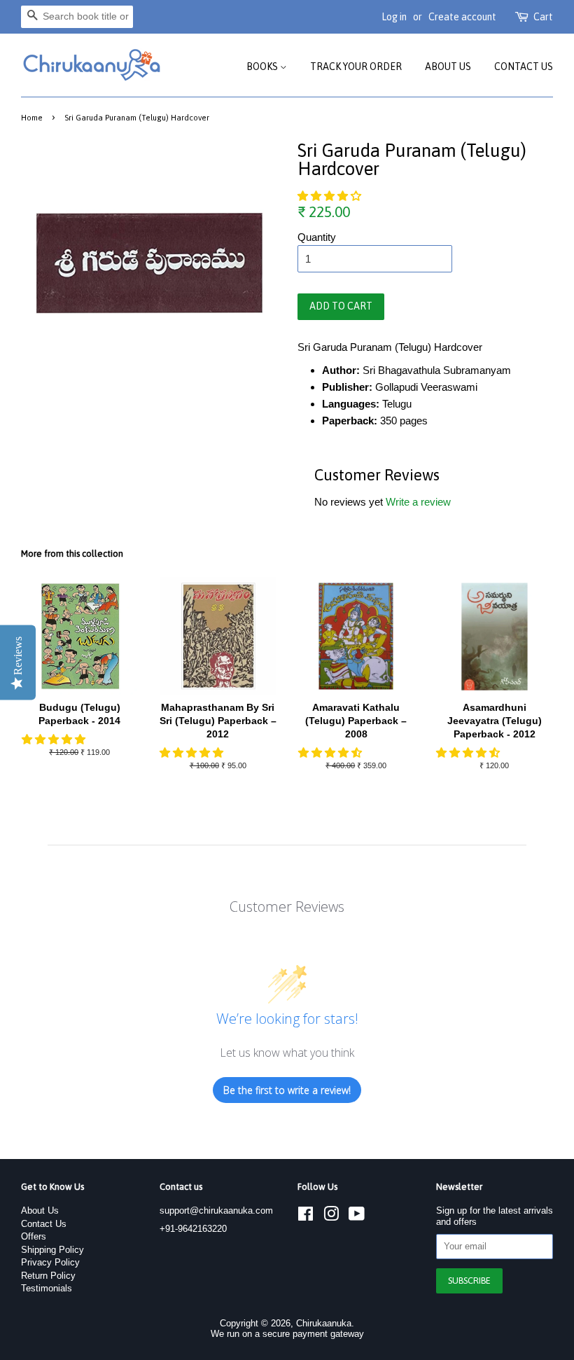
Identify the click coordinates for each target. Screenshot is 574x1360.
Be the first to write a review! (287, 1090)
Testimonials (46, 1288)
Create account (462, 16)
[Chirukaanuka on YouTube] (357, 1217)
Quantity (317, 237)
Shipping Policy (52, 1249)
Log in (394, 16)
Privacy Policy (50, 1262)
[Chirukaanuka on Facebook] (306, 1217)
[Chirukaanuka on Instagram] (331, 1217)
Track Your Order (356, 66)
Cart (543, 16)
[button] (331, 196)
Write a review (418, 502)
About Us (448, 66)
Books (263, 66)
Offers (33, 1236)
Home (32, 117)
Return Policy (48, 1275)
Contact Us (523, 66)
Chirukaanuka (323, 1323)
